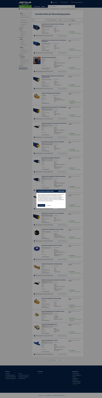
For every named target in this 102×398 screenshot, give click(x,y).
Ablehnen (49, 205)
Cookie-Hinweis (55, 199)
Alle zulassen (41, 205)
